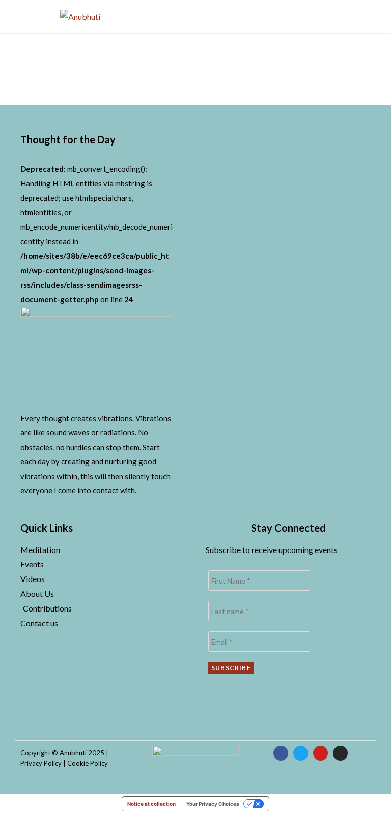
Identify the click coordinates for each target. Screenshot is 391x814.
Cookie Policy (87, 763)
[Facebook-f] (280, 753)
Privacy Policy (41, 763)
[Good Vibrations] (96, 358)
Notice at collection (151, 804)
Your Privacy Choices (212, 804)
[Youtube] (320, 753)
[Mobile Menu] (337, 16)
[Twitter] (300, 753)
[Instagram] (340, 753)
